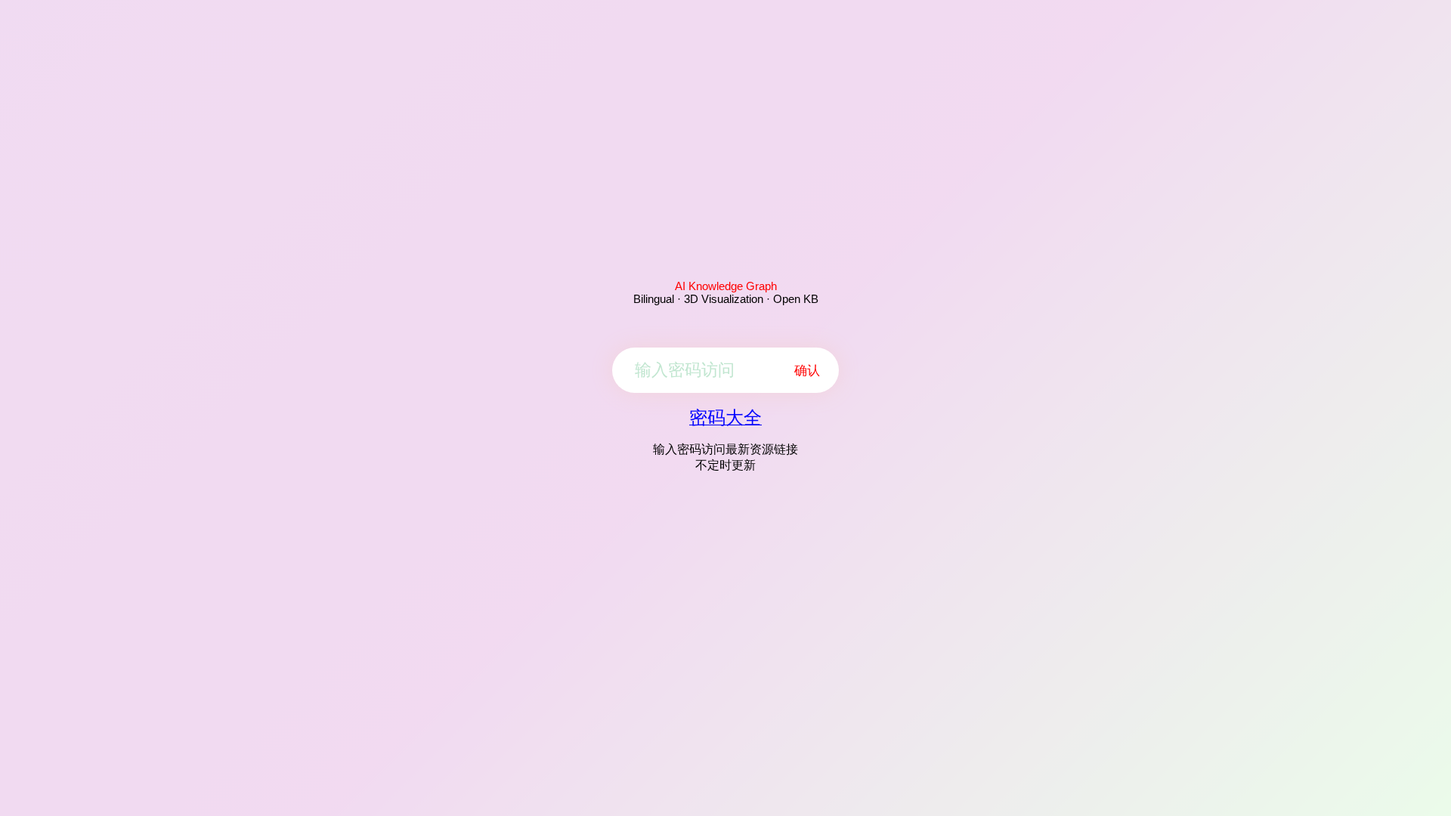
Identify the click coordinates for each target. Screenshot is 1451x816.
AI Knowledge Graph (726, 286)
